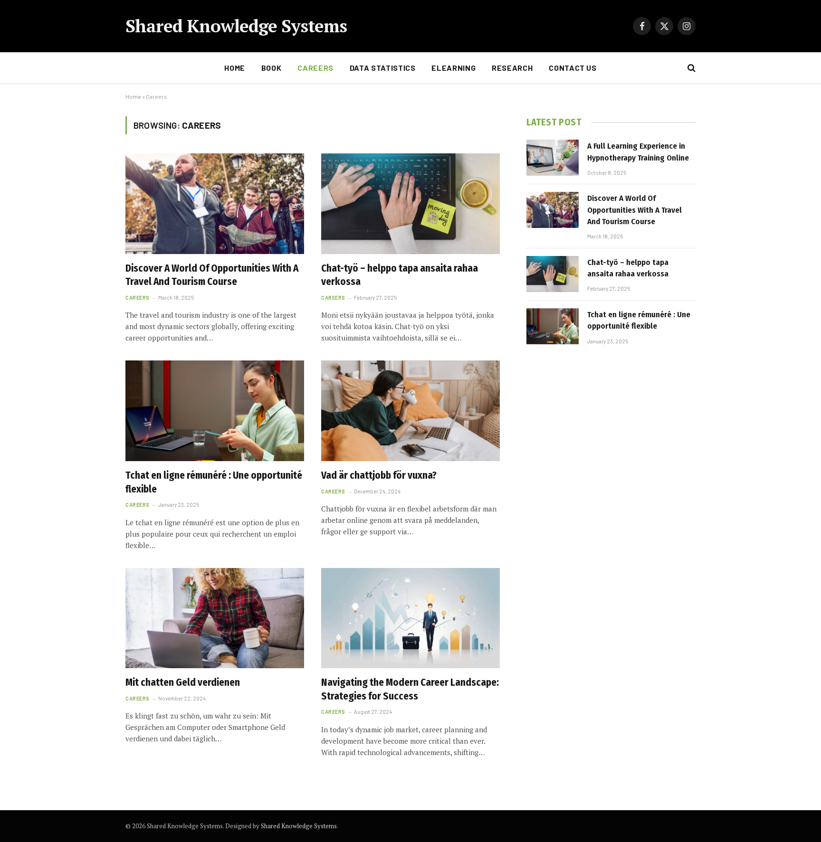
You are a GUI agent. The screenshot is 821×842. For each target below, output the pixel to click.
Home (234, 67)
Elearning (453, 67)
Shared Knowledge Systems (299, 826)
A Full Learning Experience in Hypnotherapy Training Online (638, 151)
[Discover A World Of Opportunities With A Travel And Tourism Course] (214, 203)
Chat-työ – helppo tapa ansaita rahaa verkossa (399, 275)
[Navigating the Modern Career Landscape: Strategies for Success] (410, 618)
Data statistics (383, 67)
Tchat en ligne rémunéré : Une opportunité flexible (213, 482)
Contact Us (572, 67)
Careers (315, 67)
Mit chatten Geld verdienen (182, 682)
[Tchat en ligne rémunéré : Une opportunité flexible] (214, 410)
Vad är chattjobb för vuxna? (379, 475)
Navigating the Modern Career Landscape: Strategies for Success (410, 689)
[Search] (691, 68)
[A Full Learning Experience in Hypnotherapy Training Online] (552, 158)
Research (512, 67)
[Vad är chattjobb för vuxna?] (410, 410)
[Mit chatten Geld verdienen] (214, 618)
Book (271, 67)
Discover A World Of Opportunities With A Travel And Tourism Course (211, 275)
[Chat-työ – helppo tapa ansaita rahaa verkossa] (410, 203)
